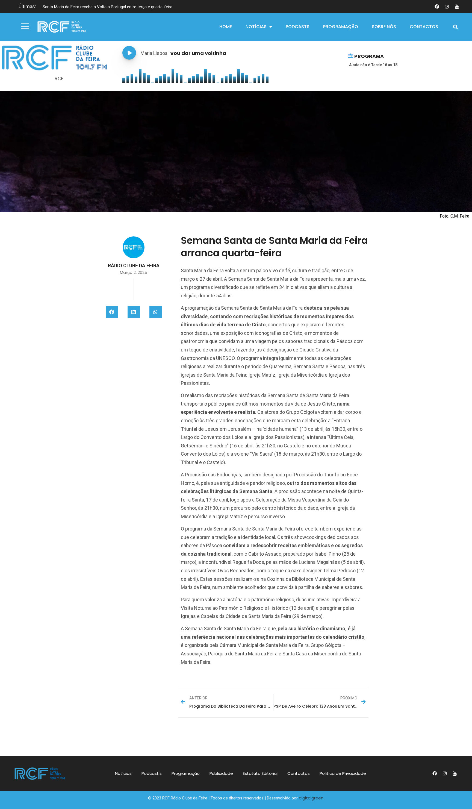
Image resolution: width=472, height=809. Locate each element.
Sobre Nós (384, 27)
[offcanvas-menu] (25, 26)
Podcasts (297, 27)
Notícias (256, 27)
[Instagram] (446, 6)
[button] (455, 27)
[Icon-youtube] (457, 6)
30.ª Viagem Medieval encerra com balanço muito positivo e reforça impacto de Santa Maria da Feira (133, 6)
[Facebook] (436, 6)
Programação (340, 27)
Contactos (424, 27)
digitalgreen (311, 798)
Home (225, 27)
